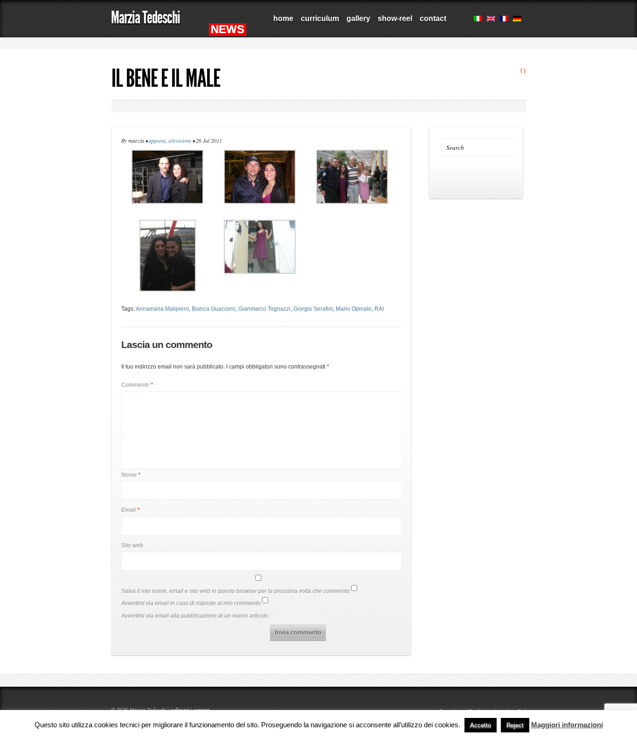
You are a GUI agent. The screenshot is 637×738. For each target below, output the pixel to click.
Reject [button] (515, 725)
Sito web (132, 545)
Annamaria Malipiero (162, 309)
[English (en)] (491, 19)
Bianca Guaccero (213, 309)
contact (433, 18)
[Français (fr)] (504, 19)
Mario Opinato (354, 309)
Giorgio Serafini (313, 309)
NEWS (227, 29)
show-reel (393, 21)
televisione (179, 140)
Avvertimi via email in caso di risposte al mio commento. (191, 603)
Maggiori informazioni (567, 725)
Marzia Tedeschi (145, 17)
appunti (157, 140)
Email (130, 510)
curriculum (318, 21)
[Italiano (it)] (478, 19)
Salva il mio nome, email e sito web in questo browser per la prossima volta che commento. (236, 591)
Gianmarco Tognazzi (264, 309)
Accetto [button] (480, 725)
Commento (137, 385)
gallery (356, 21)
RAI (379, 309)
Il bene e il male (165, 78)
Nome (130, 475)
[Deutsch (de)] (517, 19)
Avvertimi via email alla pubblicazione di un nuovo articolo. (195, 616)
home (283, 18)
